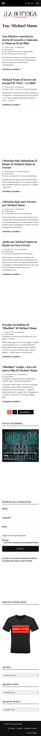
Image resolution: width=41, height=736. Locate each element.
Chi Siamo (11, 728)
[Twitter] (29, 3)
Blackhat (7, 336)
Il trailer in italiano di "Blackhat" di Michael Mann (19, 326)
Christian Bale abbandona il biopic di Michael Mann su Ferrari (19, 164)
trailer (11, 381)
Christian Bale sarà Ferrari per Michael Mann (19, 203)
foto (24, 379)
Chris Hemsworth (16, 336)
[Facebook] (26, 3)
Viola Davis (11, 339)
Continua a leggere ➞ (11, 69)
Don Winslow (8, 52)
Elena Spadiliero (24, 172)
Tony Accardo (21, 54)
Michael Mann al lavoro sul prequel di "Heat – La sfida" (19, 81)
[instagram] (32, 3)
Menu (3, 3)
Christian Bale (13, 176)
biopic (6, 176)
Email (4, 526)
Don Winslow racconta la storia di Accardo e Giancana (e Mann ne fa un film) (20, 40)
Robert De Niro (28, 254)
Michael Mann (18, 52)
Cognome (6, 517)
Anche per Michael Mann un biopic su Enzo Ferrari (19, 243)
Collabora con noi (30, 728)
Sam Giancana (12, 54)
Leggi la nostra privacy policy (14, 535)
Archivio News (9, 49)
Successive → (26, 412)
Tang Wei (5, 381)
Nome (5, 509)
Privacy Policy (31, 733)
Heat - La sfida (22, 89)
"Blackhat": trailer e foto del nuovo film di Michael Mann (19, 368)
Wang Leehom (26, 381)
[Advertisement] (20, 131)
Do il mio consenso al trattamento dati (21, 542)
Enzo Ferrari (23, 176)
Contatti (20, 728)
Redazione (20, 47)
